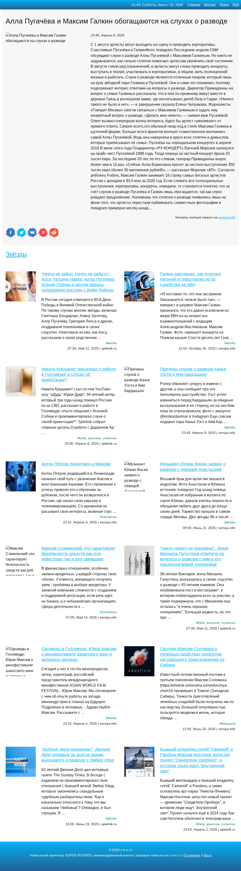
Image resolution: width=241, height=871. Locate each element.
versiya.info (226, 217)
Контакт (210, 4)
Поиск (224, 4)
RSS (236, 4)
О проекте (192, 855)
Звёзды (16, 254)
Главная (194, 4)
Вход (207, 855)
